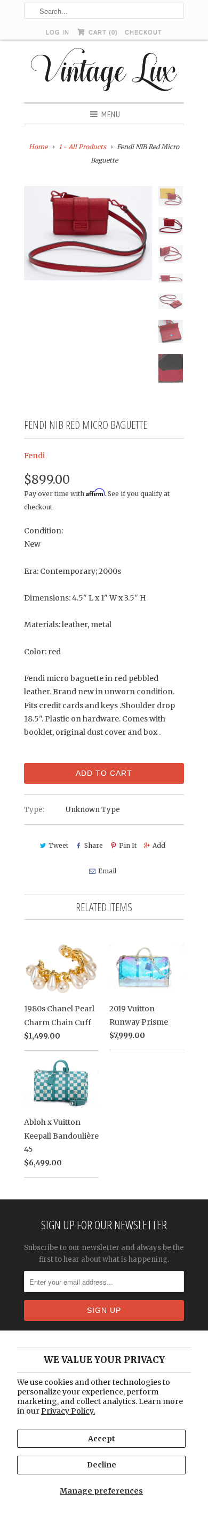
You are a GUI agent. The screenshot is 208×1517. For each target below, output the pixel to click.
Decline (101, 1465)
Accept (101, 1438)
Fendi (34, 455)
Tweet (58, 845)
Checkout (143, 32)
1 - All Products (82, 147)
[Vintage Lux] (104, 71)
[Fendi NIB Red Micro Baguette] (88, 233)
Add (159, 845)
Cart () (101, 32)
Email (107, 871)
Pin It (128, 845)
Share (93, 845)
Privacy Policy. (68, 1411)
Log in (57, 32)
